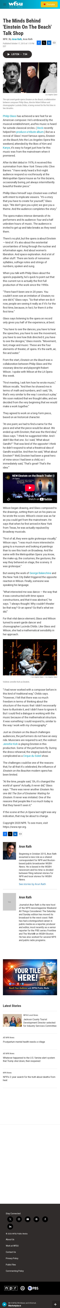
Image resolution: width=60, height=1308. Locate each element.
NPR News (7, 1072)
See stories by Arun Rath (32, 884)
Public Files (11, 1265)
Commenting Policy (15, 1271)
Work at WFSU (12, 1246)
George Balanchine (40, 573)
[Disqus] (30, 1164)
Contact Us (11, 1252)
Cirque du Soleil (32, 755)
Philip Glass (9, 116)
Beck (40, 127)
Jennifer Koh (10, 744)
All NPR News (8, 1037)
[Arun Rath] (9, 851)
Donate (51, 4)
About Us (10, 1239)
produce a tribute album (30, 131)
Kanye (6, 147)
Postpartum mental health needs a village (24, 1041)
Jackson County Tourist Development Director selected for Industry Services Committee (40, 1022)
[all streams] (56, 1304)
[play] (4, 1304)
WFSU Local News (30, 1015)
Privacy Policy (12, 1258)
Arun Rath (17, 39)
